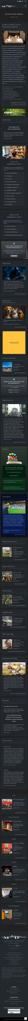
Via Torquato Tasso (11, 201)
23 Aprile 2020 (7, 87)
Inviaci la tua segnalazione (9, 291)
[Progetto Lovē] (14, 342)
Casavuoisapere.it (7, 727)
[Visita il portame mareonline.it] (14, 1009)
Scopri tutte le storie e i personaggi (15, 651)
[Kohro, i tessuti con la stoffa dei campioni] (14, 38)
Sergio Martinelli (15, 94)
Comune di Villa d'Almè (11, 232)
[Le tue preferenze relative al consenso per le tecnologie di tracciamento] (25, 1018)
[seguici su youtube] (20, 1)
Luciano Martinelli (7, 94)
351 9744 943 (15, 1003)
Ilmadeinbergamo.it (18, 87)
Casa (12, 88)
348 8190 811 (15, 993)
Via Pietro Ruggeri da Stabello (13, 193)
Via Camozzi (9, 179)
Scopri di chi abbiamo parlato (9, 765)
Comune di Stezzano (11, 229)
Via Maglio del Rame (11, 190)
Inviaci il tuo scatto (7, 439)
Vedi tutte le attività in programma (16, 605)
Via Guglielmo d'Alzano (11, 187)
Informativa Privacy (14, 948)
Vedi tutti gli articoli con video (17, 693)
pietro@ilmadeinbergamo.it (14, 991)
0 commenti (18, 99)
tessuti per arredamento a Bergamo (11, 96)
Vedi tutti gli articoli (19, 294)
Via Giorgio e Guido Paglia (12, 184)
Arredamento (7, 88)
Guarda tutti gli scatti (19, 442)
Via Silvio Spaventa (10, 199)
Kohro (16, 93)
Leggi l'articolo (16, 369)
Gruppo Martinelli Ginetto (8, 93)
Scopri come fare (7, 690)
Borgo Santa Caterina (11, 173)
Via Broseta (9, 176)
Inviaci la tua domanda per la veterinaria (12, 324)
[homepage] (8, 6)
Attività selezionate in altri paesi (14, 235)
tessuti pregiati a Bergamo (9, 97)
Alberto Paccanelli (8, 90)
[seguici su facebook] (22, 1)
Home (12, 17)
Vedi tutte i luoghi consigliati (17, 627)
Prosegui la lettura (7, 138)
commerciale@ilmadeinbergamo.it (15, 1001)
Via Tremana (9, 204)
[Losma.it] (14, 112)
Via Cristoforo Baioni (11, 181)
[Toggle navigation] (25, 6)
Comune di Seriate (10, 226)
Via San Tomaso (10, 196)
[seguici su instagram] (18, 1)
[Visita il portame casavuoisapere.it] (14, 1012)
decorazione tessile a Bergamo (10, 91)
